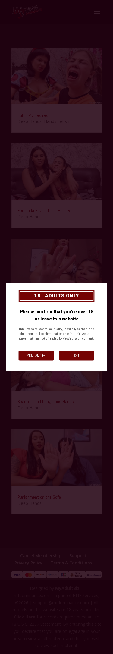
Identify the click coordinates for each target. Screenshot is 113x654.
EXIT (76, 355)
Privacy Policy (28, 563)
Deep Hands (29, 121)
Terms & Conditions (71, 563)
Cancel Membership (40, 555)
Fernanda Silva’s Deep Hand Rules (47, 210)
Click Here (25, 617)
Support (77, 555)
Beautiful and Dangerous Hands (45, 401)
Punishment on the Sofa (39, 497)
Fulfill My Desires (32, 115)
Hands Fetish (56, 121)
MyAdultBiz (67, 588)
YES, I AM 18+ (36, 355)
